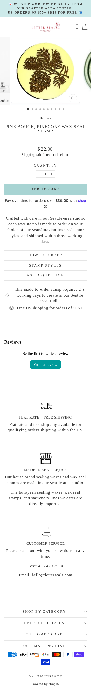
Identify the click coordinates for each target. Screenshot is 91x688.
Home (44, 118)
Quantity (45, 165)
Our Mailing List (44, 646)
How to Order (45, 255)
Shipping (28, 155)
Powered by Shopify (45, 684)
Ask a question (45, 275)
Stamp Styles (45, 265)
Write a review (46, 364)
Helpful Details (44, 623)
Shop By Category (44, 611)
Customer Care (44, 634)
